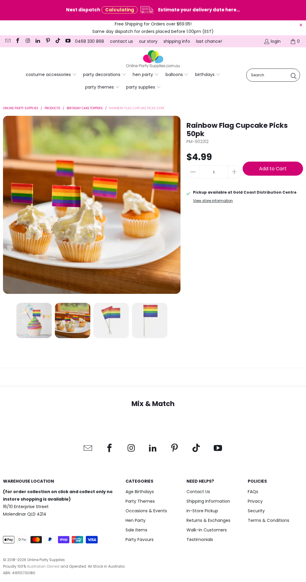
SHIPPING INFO (176, 41)
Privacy (255, 501)
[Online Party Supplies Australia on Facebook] (18, 41)
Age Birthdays (140, 492)
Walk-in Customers (206, 530)
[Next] (176, 205)
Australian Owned (43, 566)
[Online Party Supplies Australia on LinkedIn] (38, 41)
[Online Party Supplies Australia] (153, 59)
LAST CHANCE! (209, 41)
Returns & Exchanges (208, 520)
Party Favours (140, 540)
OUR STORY (148, 41)
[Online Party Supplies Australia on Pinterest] (48, 41)
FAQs (253, 492)
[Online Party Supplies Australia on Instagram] (27, 41)
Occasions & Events (146, 511)
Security (256, 511)
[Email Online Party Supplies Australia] (7, 41)
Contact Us (198, 492)
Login (276, 41)
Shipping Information (208, 501)
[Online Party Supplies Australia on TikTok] (58, 41)
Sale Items (136, 530)
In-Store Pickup (202, 511)
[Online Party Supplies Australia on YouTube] (68, 41)
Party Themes (140, 501)
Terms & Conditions (268, 520)
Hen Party (136, 520)
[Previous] (7, 205)
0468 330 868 (89, 41)
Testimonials (199, 540)
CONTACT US (121, 41)
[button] (51, 75)
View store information (213, 200)
